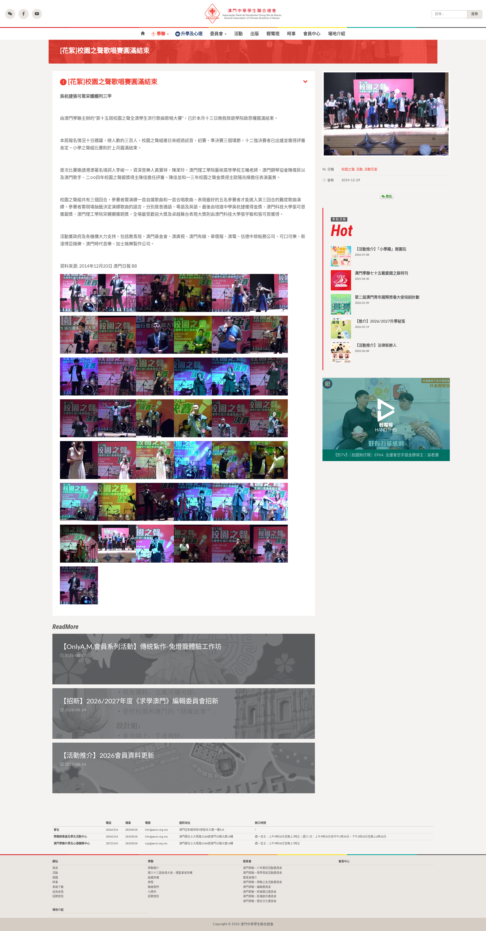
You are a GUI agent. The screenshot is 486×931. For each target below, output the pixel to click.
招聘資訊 (58, 896)
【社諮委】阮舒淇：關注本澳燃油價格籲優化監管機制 (142, 33)
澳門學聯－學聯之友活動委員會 (262, 882)
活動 (238, 34)
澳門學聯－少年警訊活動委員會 (262, 868)
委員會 (217, 34)
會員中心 (311, 34)
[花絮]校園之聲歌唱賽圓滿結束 (109, 82)
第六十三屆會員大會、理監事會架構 (170, 872)
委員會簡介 (250, 877)
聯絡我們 (153, 887)
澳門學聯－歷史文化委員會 (259, 901)
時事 (291, 34)
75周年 (152, 891)
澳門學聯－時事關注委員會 (259, 891)
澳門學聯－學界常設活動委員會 (262, 872)
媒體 (55, 877)
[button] (10, 14)
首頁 (55, 868)
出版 (254, 34)
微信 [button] (388, 196)
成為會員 (58, 891)
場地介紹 (336, 34)
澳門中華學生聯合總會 (243, 13)
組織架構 (153, 877)
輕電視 (273, 34)
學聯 (161, 34)
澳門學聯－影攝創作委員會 (259, 896)
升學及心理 (191, 34)
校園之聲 (348, 169)
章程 (150, 882)
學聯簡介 (153, 868)
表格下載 (58, 887)
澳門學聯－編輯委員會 (257, 887)
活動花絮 (370, 169)
